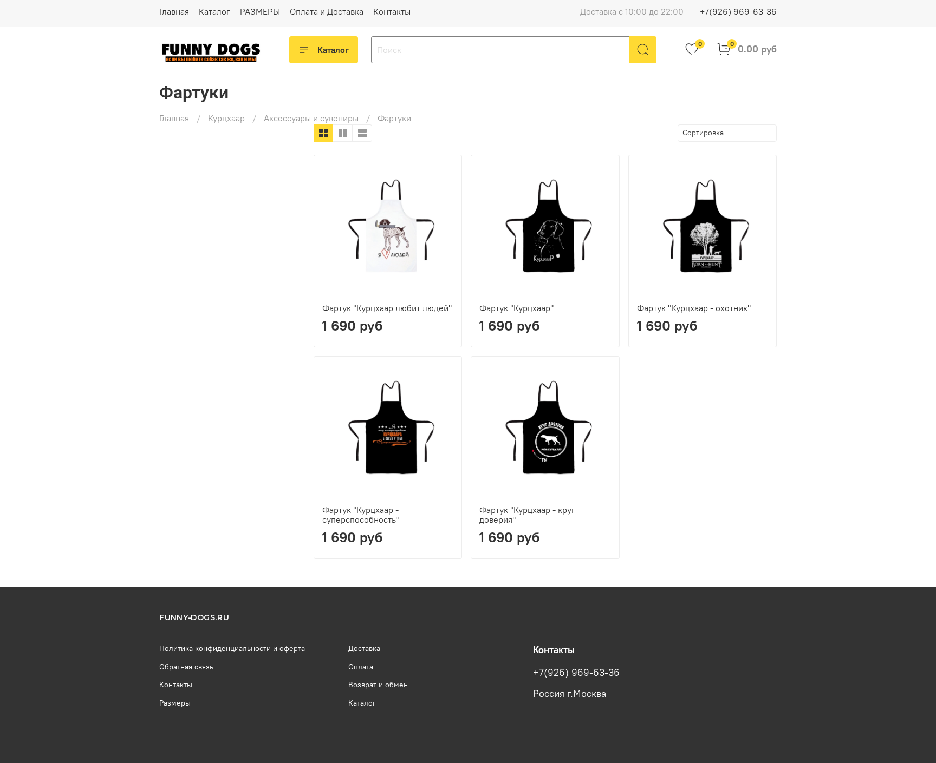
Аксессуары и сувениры (311, 118)
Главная (174, 11)
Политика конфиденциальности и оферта (232, 648)
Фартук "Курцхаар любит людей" (387, 307)
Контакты (392, 11)
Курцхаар (226, 118)
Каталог (214, 11)
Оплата (360, 667)
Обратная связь (186, 667)
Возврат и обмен (378, 684)
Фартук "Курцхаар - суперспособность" (360, 514)
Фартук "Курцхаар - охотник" (694, 307)
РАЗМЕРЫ (260, 11)
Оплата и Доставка (326, 11)
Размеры (175, 703)
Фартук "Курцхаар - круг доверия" (527, 514)
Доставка (364, 648)
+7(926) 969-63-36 (738, 11)
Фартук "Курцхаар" (516, 307)
